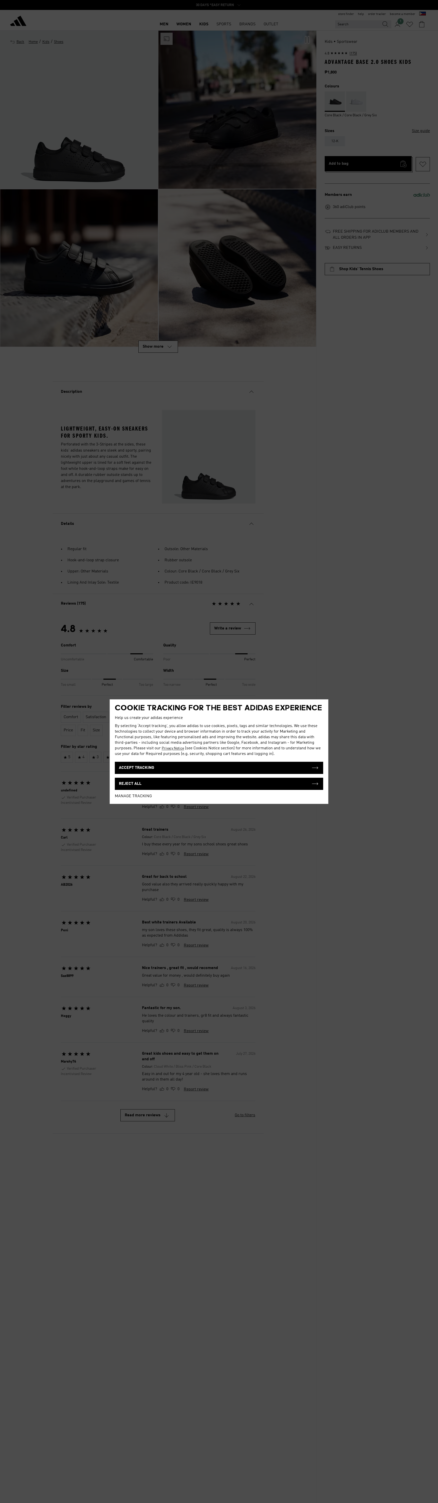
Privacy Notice (173, 748)
